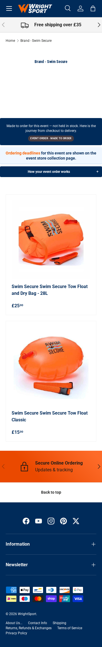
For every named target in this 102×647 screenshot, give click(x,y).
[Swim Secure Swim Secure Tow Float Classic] (51, 366)
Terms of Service (69, 628)
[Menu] (9, 8)
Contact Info (37, 623)
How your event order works (49, 172)
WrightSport (27, 614)
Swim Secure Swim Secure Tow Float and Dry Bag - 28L (50, 290)
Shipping (59, 623)
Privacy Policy (16, 633)
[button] (93, 8)
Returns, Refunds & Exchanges (29, 628)
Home (10, 41)
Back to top (51, 492)
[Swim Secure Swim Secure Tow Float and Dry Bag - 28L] (51, 239)
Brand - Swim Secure (36, 41)
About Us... (14, 623)
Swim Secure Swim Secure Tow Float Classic (50, 416)
